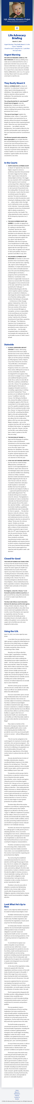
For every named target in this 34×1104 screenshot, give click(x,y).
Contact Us (17, 1097)
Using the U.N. (18, 48)
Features (17, 1095)
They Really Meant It (20, 44)
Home (17, 1090)
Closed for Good (9, 48)
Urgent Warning (8, 44)
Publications (17, 1093)
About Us (17, 1092)
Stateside (19, 46)
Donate (17, 1099)
